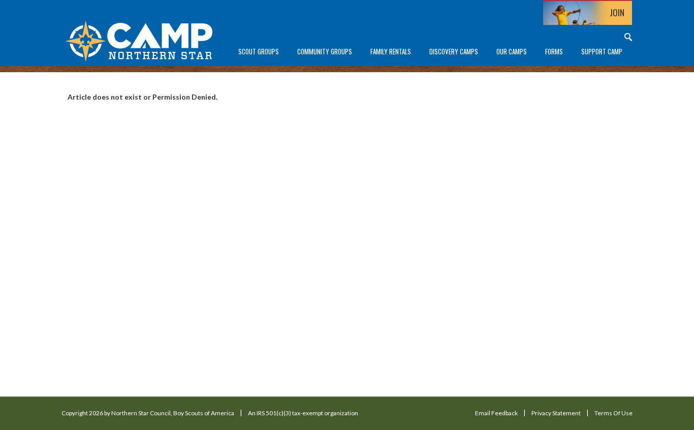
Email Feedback (496, 413)
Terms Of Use (613, 413)
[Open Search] (628, 36)
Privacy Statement (556, 413)
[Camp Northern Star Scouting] (138, 40)
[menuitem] (258, 51)
